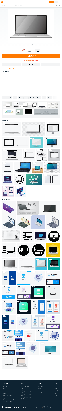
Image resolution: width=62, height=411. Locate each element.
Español (55, 388)
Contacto (39, 388)
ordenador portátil (7, 97)
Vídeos (17, 2)
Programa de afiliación (25, 390)
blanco (38, 97)
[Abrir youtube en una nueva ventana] (25, 407)
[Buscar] (55, 5)
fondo (44, 97)
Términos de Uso (38, 407)
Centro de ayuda (40, 386)
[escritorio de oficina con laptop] (37, 167)
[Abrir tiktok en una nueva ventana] (21, 407)
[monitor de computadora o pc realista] (52, 142)
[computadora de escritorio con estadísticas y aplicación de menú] (20, 191)
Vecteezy (4, 388)
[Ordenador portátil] (22, 167)
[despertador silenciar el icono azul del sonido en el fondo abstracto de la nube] (29, 335)
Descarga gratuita (30, 56)
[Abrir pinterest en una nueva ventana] (19, 407)
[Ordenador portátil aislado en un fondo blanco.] (10, 264)
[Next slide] (57, 97)
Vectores (6, 2)
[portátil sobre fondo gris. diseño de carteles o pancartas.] (28, 208)
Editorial (23, 2)
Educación (5, 393)
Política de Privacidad (46, 407)
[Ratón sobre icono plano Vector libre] (34, 179)
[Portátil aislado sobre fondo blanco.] (15, 362)
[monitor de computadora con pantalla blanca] (36, 142)
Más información (6, 71)
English (55, 386)
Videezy (4, 390)
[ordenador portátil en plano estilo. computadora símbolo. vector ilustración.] (53, 250)
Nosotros (39, 390)
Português (56, 390)
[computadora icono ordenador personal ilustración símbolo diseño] (27, 236)
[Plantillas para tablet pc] (51, 179)
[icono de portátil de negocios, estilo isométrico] (9, 222)
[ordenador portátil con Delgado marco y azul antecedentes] (50, 348)
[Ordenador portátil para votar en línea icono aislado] (7, 179)
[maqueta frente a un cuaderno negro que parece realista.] (15, 142)
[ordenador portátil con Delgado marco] (49, 208)
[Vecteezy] (2, 2)
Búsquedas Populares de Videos (26, 398)
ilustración (32, 97)
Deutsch (56, 391)
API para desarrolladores (8, 395)
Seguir (37, 51)
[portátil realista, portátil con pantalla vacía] (29, 155)
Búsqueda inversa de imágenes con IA (7, 397)
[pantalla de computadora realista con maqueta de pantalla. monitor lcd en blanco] (53, 129)
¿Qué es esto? (11, 68)
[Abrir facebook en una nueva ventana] (14, 407)
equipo (15, 97)
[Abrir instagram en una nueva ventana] (16, 407)
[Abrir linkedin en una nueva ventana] (18, 407)
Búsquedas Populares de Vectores (26, 392)
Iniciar (55, 1)
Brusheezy (5, 386)
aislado (26, 97)
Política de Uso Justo (54, 407)
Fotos (12, 2)
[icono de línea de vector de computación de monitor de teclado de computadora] (53, 292)
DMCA (22, 388)
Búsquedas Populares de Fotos (26, 395)
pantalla (50, 97)
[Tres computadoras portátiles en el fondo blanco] (41, 155)
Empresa (4, 391)
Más (29, 2)
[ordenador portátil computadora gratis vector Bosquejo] (41, 264)
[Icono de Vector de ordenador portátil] (19, 179)
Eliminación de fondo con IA (8, 399)
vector (20, 97)
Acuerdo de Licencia (25, 386)
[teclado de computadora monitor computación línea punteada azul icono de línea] (54, 335)
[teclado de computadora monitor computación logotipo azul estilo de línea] (9, 292)
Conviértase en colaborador (40, 392)
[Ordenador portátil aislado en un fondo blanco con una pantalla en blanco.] (11, 129)
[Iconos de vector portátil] (7, 167)
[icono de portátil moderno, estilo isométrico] (9, 208)
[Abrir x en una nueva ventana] (23, 407)
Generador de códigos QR (8, 401)
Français (56, 393)
